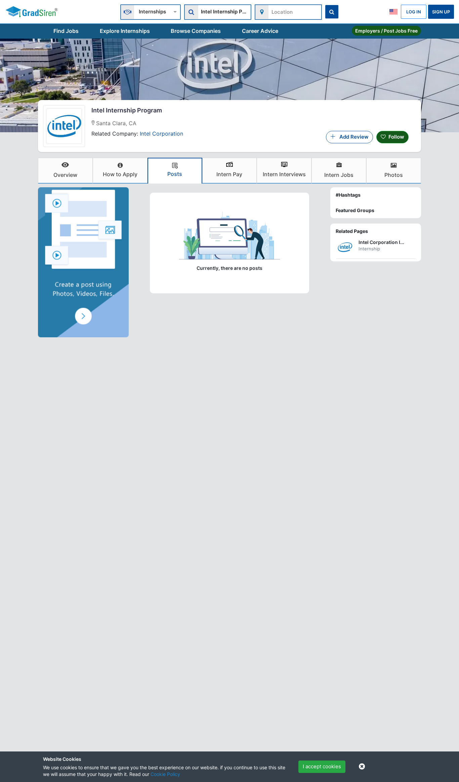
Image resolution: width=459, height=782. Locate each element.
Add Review (352, 137)
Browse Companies (196, 31)
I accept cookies (322, 766)
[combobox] (150, 11)
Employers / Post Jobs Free (386, 31)
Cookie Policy (165, 774)
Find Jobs (66, 31)
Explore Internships (125, 31)
